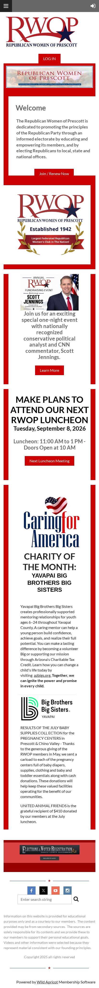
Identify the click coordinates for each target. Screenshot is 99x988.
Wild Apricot (47, 982)
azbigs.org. (42, 675)
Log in (49, 58)
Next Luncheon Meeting (49, 460)
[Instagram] (67, 890)
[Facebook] (31, 890)
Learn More (49, 370)
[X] (43, 890)
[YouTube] (55, 890)
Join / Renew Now (54, 173)
